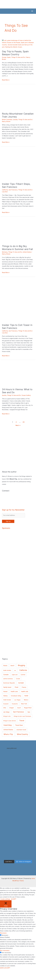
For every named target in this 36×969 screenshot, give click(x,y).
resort (19, 707)
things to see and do (9, 720)
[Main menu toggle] (32, 11)
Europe (4, 57)
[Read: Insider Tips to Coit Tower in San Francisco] (18, 300)
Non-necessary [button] (5, 950)
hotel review (7, 700)
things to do (7, 716)
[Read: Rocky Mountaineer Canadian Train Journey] (18, 98)
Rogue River (28, 707)
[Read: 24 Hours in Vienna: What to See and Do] (18, 374)
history (5, 696)
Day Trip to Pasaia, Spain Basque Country (15, 53)
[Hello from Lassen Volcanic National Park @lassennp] (18, 827)
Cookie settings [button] (5, 899)
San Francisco (13, 190)
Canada (15, 119)
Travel (21, 721)
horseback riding (16, 696)
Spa (29, 712)
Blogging (21, 665)
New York (24, 704)
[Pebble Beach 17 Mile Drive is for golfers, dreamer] (18, 806)
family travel (7, 687)
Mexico (26, 700)
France (24, 687)
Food (16, 687)
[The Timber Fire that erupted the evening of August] (18, 848)
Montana (4, 252)
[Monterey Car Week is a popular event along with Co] (18, 784)
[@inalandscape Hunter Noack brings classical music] (18, 763)
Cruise (18, 678)
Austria (4, 395)
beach (12, 665)
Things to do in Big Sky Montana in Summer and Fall (17, 248)
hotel (26, 696)
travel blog (8, 725)
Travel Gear (19, 725)
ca (15, 670)
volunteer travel (21, 729)
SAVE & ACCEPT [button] (5, 968)
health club (24, 691)
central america (8, 678)
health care (14, 691)
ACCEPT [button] (13, 899)
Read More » (6, 80)
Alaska (5, 665)
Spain (9, 57)
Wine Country (22, 734)
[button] (2, 11)
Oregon (11, 707)
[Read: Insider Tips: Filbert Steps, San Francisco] (18, 164)
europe (21, 683)
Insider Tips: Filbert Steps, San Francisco (16, 185)
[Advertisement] (24, 560)
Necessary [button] (3, 933)
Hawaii (5, 691)
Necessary (5, 935)
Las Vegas (17, 700)
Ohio (4, 707)
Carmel (23, 674)
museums (15, 704)
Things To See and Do (18, 57)
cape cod (14, 674)
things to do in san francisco (22, 716)
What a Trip (8, 734)
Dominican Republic (9, 683)
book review (7, 670)
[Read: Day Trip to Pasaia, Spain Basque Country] (18, 43)
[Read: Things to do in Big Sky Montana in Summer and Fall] (18, 230)
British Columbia (7, 119)
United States (27, 252)
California (5, 190)
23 (23, 422)
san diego (6, 712)
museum (6, 704)
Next (18, 425)
